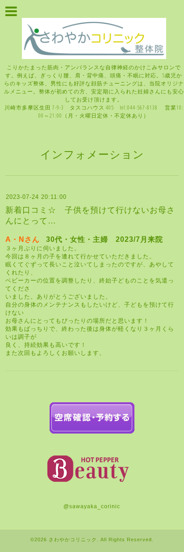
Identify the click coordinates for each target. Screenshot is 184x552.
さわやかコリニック (73, 539)
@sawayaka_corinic (91, 506)
